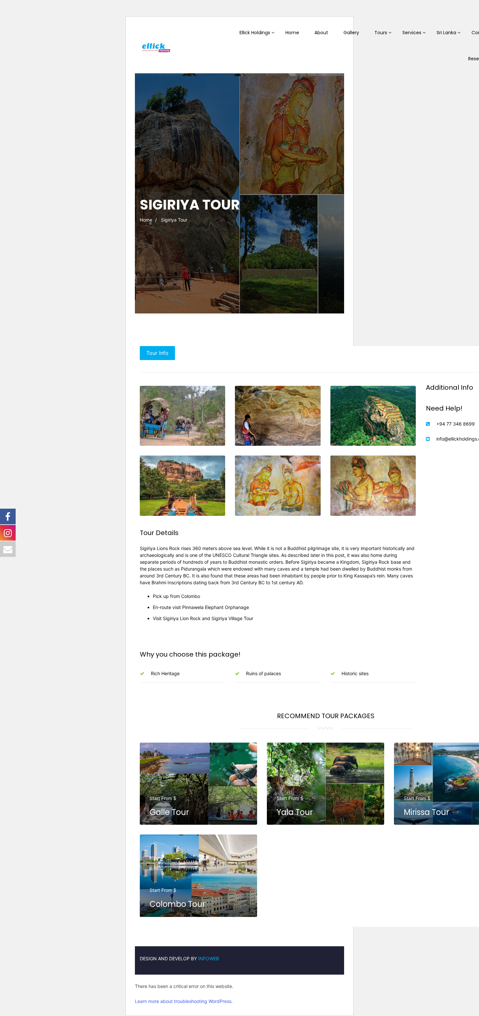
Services (411, 32)
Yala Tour (295, 812)
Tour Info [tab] (157, 353)
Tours (380, 32)
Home (292, 32)
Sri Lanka (446, 32)
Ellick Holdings (255, 32)
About (321, 32)
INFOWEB (208, 958)
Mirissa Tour (426, 812)
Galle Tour (169, 812)
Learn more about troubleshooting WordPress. (184, 1001)
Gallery (351, 32)
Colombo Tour (177, 904)
